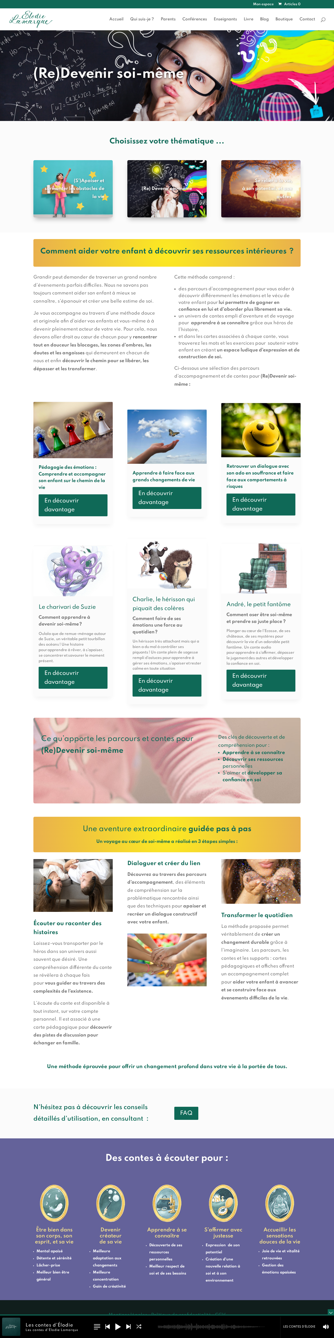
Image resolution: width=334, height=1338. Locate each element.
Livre (248, 19)
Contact (307, 19)
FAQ (186, 1113)
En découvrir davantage (61, 505)
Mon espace (263, 4)
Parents (168, 19)
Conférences (194, 19)
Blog (264, 19)
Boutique (284, 19)
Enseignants (225, 19)
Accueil (116, 19)
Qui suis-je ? (142, 19)
